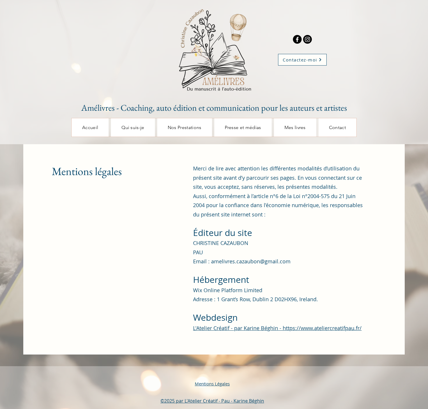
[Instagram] (307, 39)
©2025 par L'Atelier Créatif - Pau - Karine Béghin (212, 401)
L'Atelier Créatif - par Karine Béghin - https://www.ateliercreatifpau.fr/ (277, 328)
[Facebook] (297, 39)
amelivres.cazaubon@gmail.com (251, 261)
